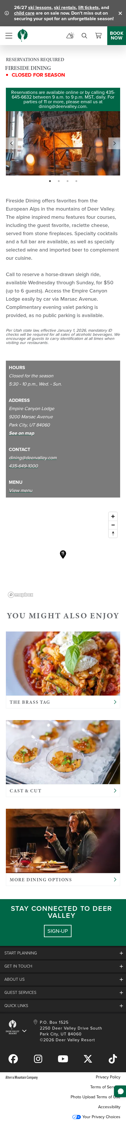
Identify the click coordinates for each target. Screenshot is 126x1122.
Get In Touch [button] (18, 966)
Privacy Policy (108, 1077)
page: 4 (77, 181)
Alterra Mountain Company (22, 1077)
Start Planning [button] (20, 953)
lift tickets (88, 7)
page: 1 (50, 181)
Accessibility (109, 1107)
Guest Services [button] (20, 993)
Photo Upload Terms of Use (95, 1097)
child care (24, 13)
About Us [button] (14, 979)
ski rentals (65, 7)
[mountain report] (70, 35)
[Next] (114, 143)
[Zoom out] (113, 525)
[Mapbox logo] (20, 594)
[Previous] (12, 143)
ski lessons (40, 7)
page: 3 (68, 181)
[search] (84, 35)
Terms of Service (105, 1087)
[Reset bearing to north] (113, 533)
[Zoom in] (113, 516)
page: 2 (59, 181)
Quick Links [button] (16, 1006)
